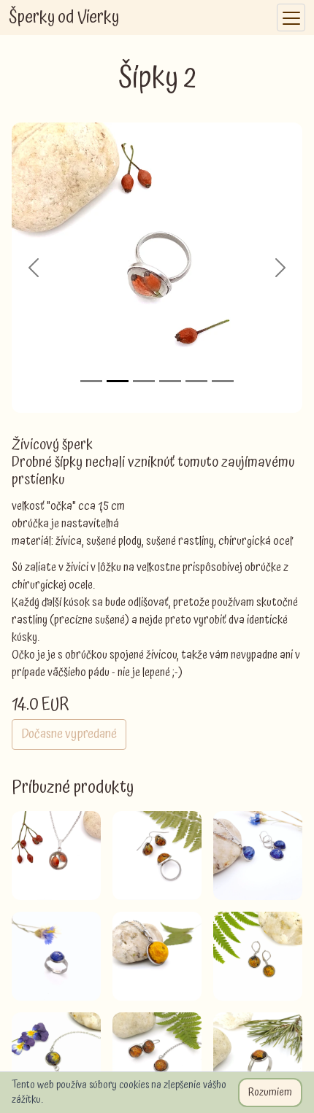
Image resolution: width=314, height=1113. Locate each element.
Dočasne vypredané (69, 734)
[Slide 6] (223, 381)
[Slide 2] (118, 381)
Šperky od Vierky (64, 17)
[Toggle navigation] (291, 18)
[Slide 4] (170, 381)
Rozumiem (270, 1093)
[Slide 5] (196, 381)
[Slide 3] (144, 381)
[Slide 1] (91, 381)
